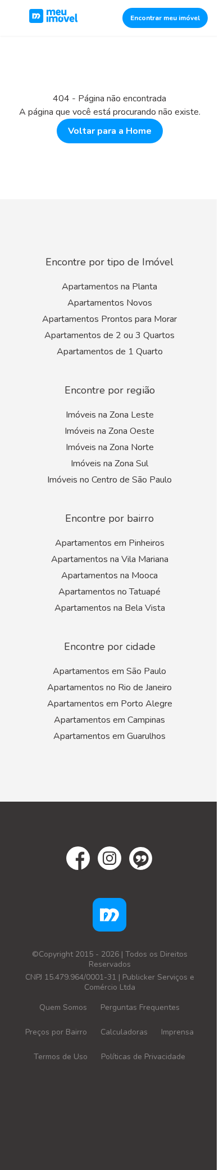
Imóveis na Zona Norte (110, 447)
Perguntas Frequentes (140, 1007)
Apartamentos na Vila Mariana (109, 559)
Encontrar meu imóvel (165, 17)
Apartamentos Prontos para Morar (109, 319)
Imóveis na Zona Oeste (109, 431)
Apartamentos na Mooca (109, 575)
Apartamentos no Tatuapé (109, 592)
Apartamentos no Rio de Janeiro (109, 687)
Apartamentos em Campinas (109, 720)
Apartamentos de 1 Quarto (110, 351)
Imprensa (177, 1032)
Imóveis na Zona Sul (109, 463)
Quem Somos (63, 1007)
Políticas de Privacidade (143, 1056)
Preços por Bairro (56, 1032)
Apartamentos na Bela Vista (109, 608)
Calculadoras (124, 1032)
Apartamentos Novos (109, 303)
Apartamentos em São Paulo (109, 671)
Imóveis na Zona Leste (110, 415)
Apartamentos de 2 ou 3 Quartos (109, 335)
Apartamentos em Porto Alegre (109, 704)
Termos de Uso (61, 1056)
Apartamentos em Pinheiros (110, 543)
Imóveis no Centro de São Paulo (109, 480)
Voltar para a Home (110, 131)
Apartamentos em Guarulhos (109, 736)
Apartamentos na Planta (109, 286)
